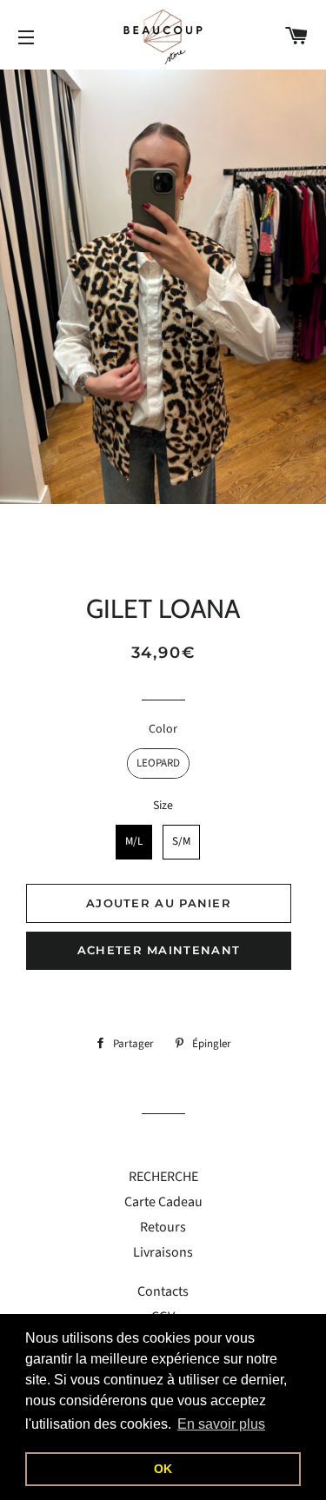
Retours (163, 1227)
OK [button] (163, 1469)
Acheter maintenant (158, 950)
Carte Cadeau (163, 1201)
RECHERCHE (163, 1176)
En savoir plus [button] (221, 1424)
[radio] (158, 763)
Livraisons (163, 1252)
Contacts (163, 1291)
